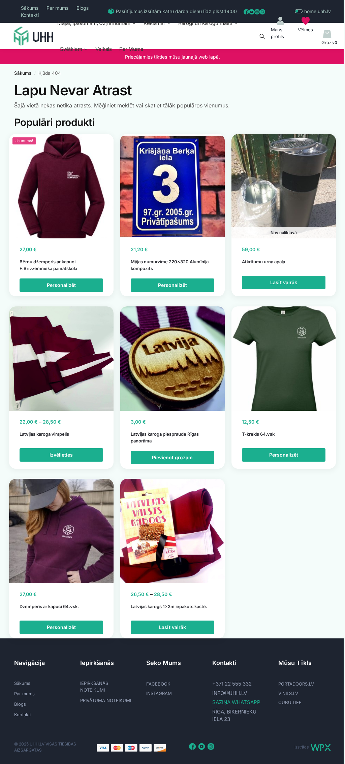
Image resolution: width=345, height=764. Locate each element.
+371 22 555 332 (232, 683)
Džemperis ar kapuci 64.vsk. (49, 606)
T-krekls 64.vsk (258, 434)
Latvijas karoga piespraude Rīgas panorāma (165, 437)
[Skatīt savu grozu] (327, 34)
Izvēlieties (61, 455)
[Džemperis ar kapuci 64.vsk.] (61, 531)
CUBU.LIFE (290, 702)
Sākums (29, 8)
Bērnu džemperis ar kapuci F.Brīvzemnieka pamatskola (48, 265)
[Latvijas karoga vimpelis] (61, 358)
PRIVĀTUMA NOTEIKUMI (105, 700)
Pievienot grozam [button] (172, 457)
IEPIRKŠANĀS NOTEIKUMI (94, 686)
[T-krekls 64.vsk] (283, 358)
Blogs (82, 8)
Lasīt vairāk (283, 282)
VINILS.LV (288, 693)
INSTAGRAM (159, 693)
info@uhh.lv (229, 693)
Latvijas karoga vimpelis (44, 434)
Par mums (57, 8)
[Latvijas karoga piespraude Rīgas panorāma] (172, 358)
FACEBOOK (158, 684)
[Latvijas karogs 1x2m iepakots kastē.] (172, 531)
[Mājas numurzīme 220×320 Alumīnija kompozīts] (172, 186)
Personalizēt (61, 285)
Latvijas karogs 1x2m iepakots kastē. (169, 606)
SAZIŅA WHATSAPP (236, 702)
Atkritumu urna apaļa (263, 261)
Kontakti (30, 15)
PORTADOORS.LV (296, 684)
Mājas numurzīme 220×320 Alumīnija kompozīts (170, 265)
